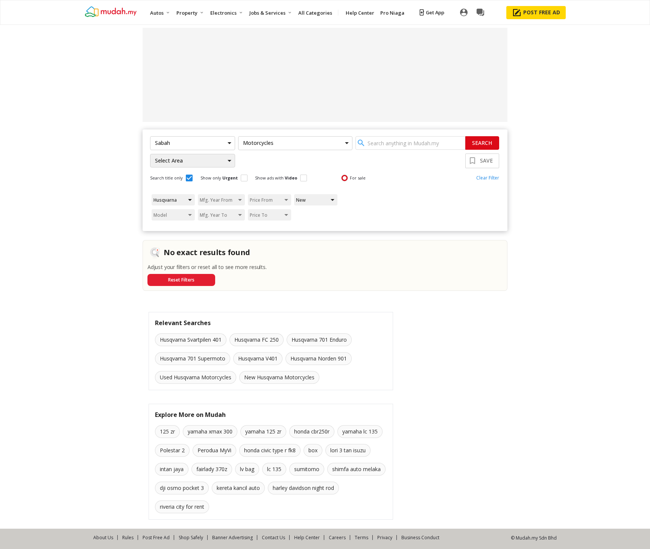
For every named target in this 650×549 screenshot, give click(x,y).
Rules (128, 537)
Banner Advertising (232, 537)
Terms (361, 537)
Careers (337, 537)
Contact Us (273, 537)
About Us (103, 537)
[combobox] (410, 143)
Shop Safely (191, 537)
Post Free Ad (156, 537)
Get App (435, 12)
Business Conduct (420, 537)
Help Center (307, 537)
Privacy (384, 537)
